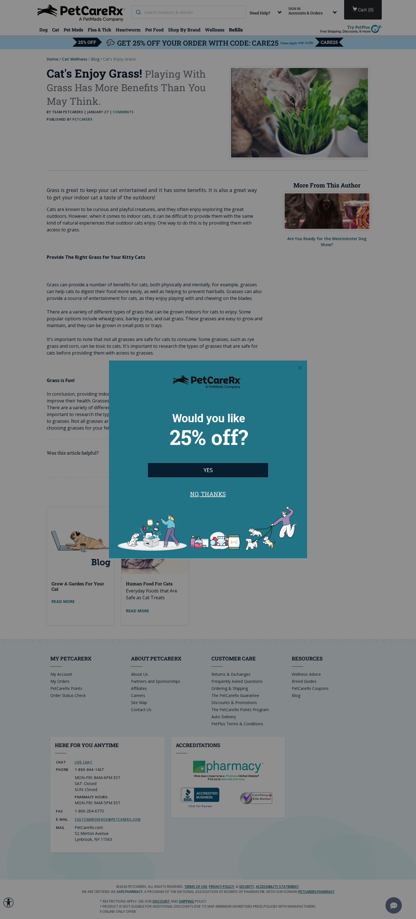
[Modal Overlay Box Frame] (208, 460)
